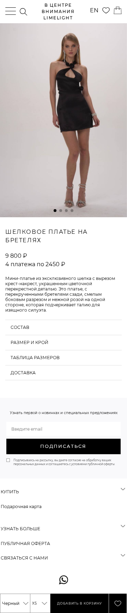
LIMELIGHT (58, 11)
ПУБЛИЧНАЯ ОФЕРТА (25, 543)
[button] (55, 210)
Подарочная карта (21, 506)
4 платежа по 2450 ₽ (35, 264)
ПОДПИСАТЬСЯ (63, 446)
